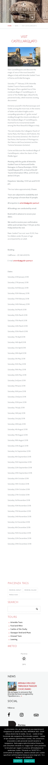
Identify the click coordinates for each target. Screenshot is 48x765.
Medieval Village (30, 590)
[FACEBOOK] (9, 716)
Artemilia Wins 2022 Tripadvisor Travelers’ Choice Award (27, 686)
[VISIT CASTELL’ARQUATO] (24, 57)
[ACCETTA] (45, 746)
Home (9, 26)
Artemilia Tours (16, 622)
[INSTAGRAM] (21, 716)
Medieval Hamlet (15, 590)
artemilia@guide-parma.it (29, 203)
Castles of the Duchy (18, 629)
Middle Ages (13, 595)
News (16, 26)
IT (16, 17)
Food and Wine (16, 626)
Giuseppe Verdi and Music (20, 632)
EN (22, 17)
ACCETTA (17, 761)
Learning (13, 639)
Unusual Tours (16, 636)
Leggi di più (29, 761)
